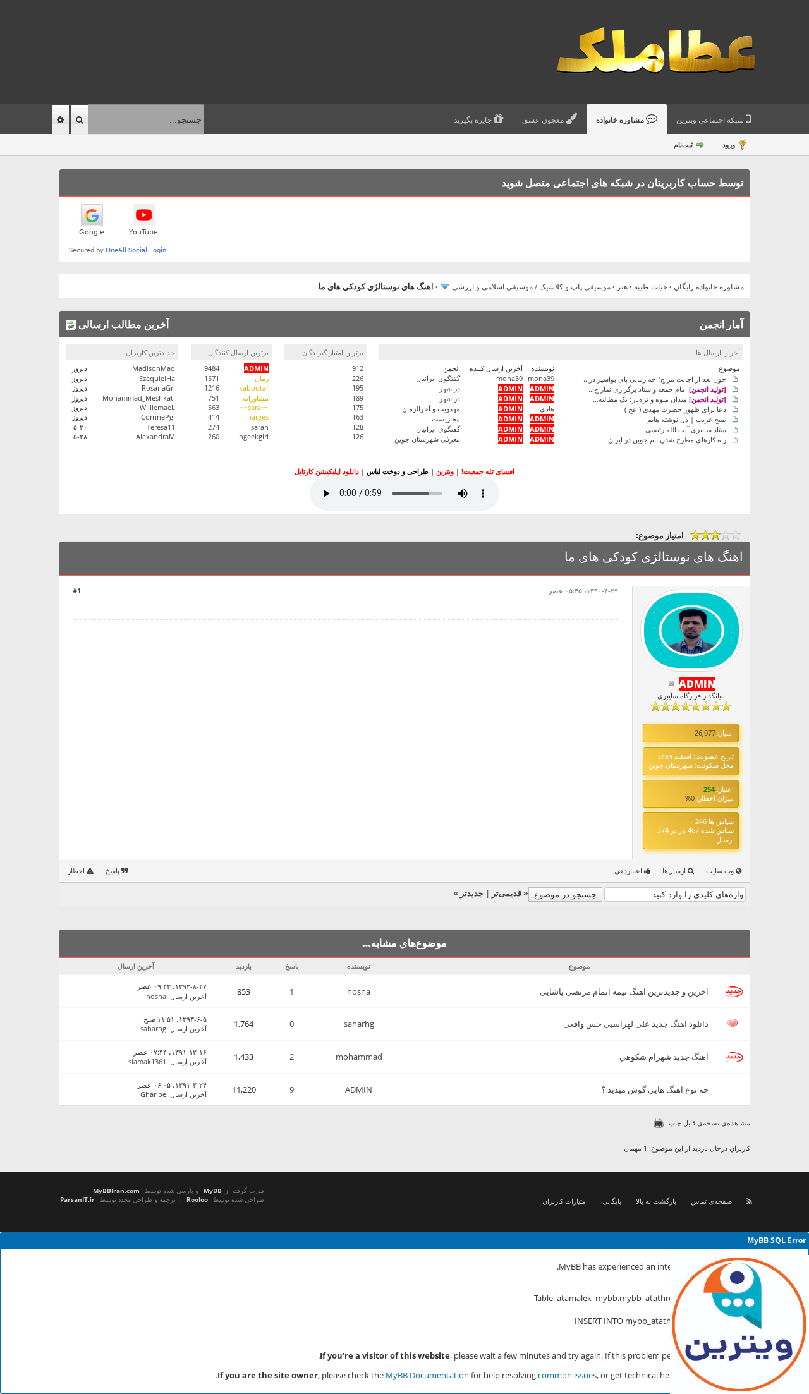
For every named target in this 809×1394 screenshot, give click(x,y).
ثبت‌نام (683, 144)
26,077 (705, 732)
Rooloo (197, 1199)
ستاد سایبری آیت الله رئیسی (685, 428)
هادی (547, 408)
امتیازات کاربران (565, 1201)
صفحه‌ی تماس (711, 1201)
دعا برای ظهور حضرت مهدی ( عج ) (675, 408)
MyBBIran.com (116, 1190)
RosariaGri (158, 387)
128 (357, 427)
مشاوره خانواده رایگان (709, 286)
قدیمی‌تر (506, 893)
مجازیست (446, 418)
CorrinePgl (158, 416)
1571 (211, 378)
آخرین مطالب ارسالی (122, 324)
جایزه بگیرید (474, 120)
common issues (567, 1375)
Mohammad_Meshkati (138, 398)
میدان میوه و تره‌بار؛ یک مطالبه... (659, 398)
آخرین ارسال (188, 996)
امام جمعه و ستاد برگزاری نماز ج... (657, 388)
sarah (260, 427)
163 (357, 416)
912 (357, 368)
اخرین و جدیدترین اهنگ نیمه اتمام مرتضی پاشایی (624, 991)
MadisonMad (153, 368)
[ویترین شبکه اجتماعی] (739, 1324)
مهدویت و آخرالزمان (431, 408)
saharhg (359, 1023)
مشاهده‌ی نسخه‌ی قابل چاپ (709, 1122)
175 (357, 407)
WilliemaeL (157, 407)
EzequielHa (157, 378)
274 (213, 427)
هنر (622, 286)
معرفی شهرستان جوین (427, 439)
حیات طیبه (650, 286)
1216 (211, 387)
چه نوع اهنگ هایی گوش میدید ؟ (655, 1089)
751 (213, 398)
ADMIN (358, 1089)
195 (357, 387)
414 (213, 416)
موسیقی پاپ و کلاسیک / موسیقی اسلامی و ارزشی (531, 286)
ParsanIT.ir (77, 1199)
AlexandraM (155, 436)
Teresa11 (161, 427)
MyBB (213, 1190)
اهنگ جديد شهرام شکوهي (664, 1056)
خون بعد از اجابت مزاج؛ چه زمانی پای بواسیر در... (654, 378)
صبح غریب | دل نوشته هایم (686, 418)
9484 (211, 368)
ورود (728, 144)
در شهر (449, 388)
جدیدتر (472, 893)
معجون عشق (544, 120)
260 (213, 436)
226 (357, 378)
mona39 (541, 378)
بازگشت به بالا (656, 1201)
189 (357, 398)
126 (357, 436)
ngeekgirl (254, 436)
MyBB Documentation (427, 1375)
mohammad (359, 1056)
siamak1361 (147, 1061)
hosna (358, 991)
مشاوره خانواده (621, 120)
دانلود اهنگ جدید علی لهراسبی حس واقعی (636, 1023)
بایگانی (611, 1201)
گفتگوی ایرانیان (438, 378)
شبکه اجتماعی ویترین (711, 120)
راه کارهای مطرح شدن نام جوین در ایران (667, 439)
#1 (77, 590)
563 (213, 407)
